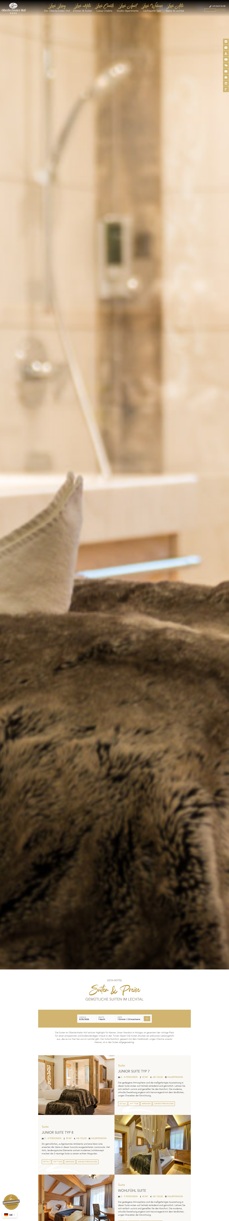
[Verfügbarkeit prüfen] (147, 1018)
